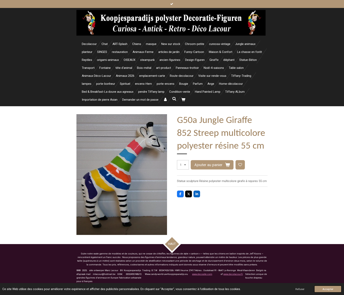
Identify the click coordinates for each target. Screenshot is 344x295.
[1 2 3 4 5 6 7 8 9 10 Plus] (183, 164)
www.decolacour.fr (233, 274)
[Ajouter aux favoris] (240, 164)
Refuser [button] (299, 289)
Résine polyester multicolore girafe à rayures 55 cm (233, 181)
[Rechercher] (174, 99)
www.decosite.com (202, 274)
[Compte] (165, 99)
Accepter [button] (327, 289)
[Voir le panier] (183, 99)
